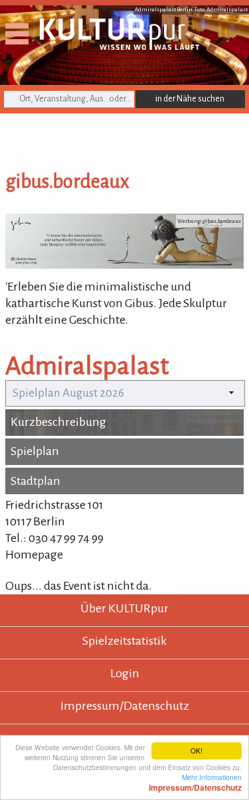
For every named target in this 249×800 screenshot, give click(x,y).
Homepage (34, 554)
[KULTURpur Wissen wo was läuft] (119, 45)
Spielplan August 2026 (68, 393)
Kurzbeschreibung (58, 422)
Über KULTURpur (124, 608)
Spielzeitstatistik (124, 640)
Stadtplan (35, 481)
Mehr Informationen (195, 782)
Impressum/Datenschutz (124, 705)
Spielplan (35, 451)
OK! (197, 751)
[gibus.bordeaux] (124, 264)
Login (124, 673)
